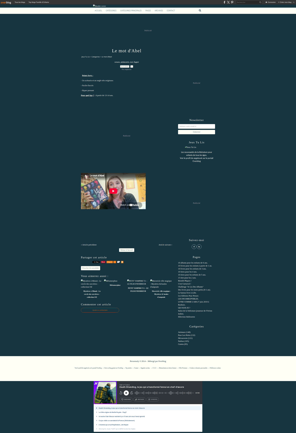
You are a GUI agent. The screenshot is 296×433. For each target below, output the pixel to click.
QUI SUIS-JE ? (184, 308)
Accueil (98, 11)
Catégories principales (131, 11)
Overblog (162, 361)
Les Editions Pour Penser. (188, 296)
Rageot (136, 62)
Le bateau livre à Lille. (187, 293)
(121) (185, 338)
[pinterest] (232, 2)
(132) (186, 335)
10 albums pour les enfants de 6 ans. (193, 263)
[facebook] (224, 2)
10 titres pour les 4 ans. (187, 272)
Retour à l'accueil (126, 250)
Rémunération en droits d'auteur (167, 368)
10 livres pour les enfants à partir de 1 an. (195, 266)
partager (141, 399)
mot (131, 62)
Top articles (128, 368)
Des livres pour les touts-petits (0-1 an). (194, 290)
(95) (183, 344)
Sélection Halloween (186, 317)
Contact (171, 11)
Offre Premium (183, 368)
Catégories (111, 11)
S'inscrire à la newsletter (90, 268)
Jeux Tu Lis (86, 57)
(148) (184, 332)
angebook (198, 158)
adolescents (125, 62)
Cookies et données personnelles (198, 368)
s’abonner (127, 399)
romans (117, 62)
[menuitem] (98, 11)
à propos (154, 399)
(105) (183, 341)
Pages (148, 11)
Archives (159, 11)
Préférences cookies (215, 368)
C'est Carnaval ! (184, 284)
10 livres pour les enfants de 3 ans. (192, 269)
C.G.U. (155, 368)
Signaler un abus (145, 368)
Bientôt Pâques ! (184, 281)
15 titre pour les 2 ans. (187, 278)
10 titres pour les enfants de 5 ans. (192, 275)
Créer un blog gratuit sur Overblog (113, 368)
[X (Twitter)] (228, 2)
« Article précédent (89, 245)
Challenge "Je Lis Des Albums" (191, 287)
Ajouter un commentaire (100, 310)
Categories (96, 57)
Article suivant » (165, 245)
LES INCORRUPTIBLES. (188, 299)
